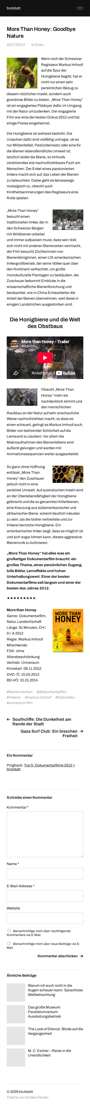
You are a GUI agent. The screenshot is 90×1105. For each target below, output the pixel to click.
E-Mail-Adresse (21, 886)
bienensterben (21, 692)
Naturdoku (66, 697)
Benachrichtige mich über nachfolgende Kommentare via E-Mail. (39, 933)
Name (13, 864)
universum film (21, 703)
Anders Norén (37, 1097)
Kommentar (18, 807)
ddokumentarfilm (53, 692)
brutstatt (14, 8)
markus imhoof (39, 697)
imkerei (15, 697)
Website (13, 908)
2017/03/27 (16, 45)
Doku (39, 45)
